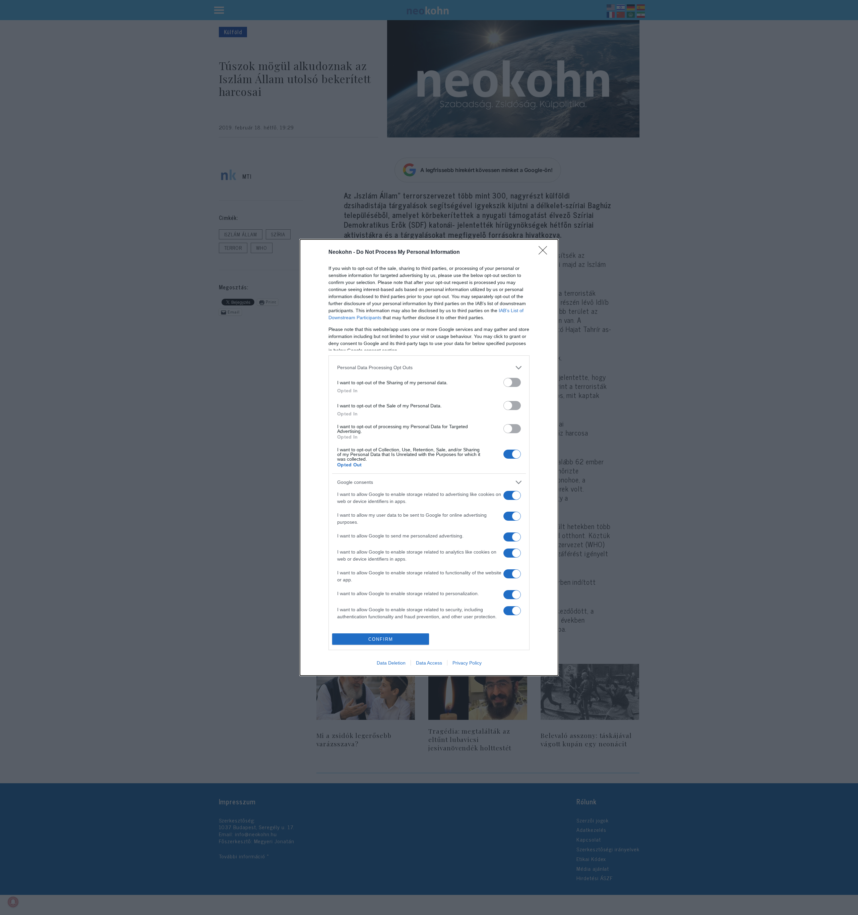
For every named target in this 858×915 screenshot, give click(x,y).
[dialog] (429, 457)
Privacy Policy (467, 663)
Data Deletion (391, 663)
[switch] (512, 382)
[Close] (545, 252)
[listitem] (429, 367)
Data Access (429, 663)
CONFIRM (380, 639)
